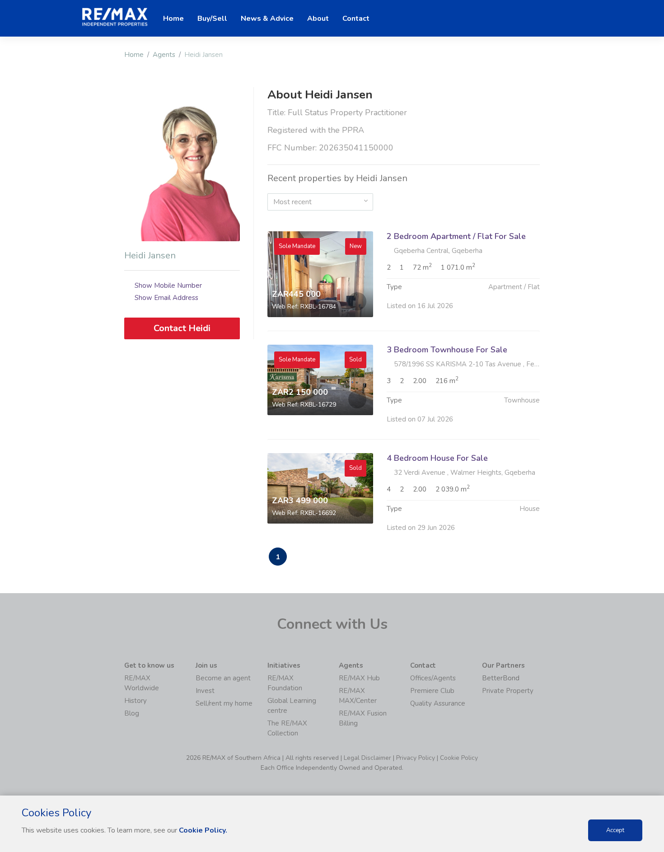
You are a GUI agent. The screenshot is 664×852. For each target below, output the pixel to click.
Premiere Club (432, 690)
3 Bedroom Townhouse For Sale (447, 349)
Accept (615, 830)
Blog (131, 713)
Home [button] (173, 18)
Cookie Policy (459, 758)
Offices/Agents (433, 678)
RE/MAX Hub (359, 678)
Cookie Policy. (203, 830)
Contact (355, 18)
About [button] (318, 18)
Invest (205, 690)
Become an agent (223, 678)
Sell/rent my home (224, 703)
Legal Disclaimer (367, 758)
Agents (164, 54)
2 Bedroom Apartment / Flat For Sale (456, 236)
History (135, 700)
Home (134, 54)
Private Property (507, 690)
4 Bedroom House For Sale (437, 458)
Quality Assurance (437, 703)
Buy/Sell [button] (212, 18)
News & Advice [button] (267, 18)
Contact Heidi (182, 328)
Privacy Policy (415, 758)
